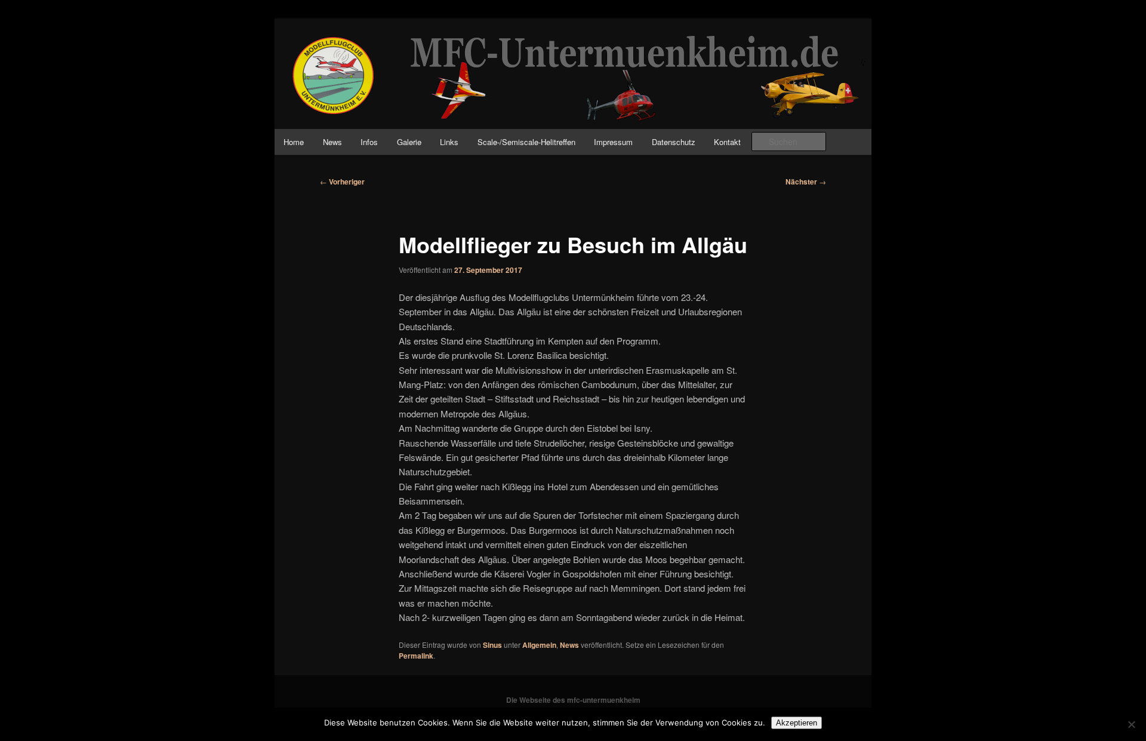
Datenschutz (673, 141)
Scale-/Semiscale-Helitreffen (526, 141)
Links (449, 141)
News (332, 141)
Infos (369, 141)
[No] (1131, 724)
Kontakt (727, 141)
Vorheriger (342, 181)
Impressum (613, 141)
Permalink (416, 655)
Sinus (492, 644)
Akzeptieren (796, 722)
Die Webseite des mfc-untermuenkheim (573, 699)
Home (294, 141)
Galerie (409, 141)
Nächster (805, 181)
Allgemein (539, 644)
